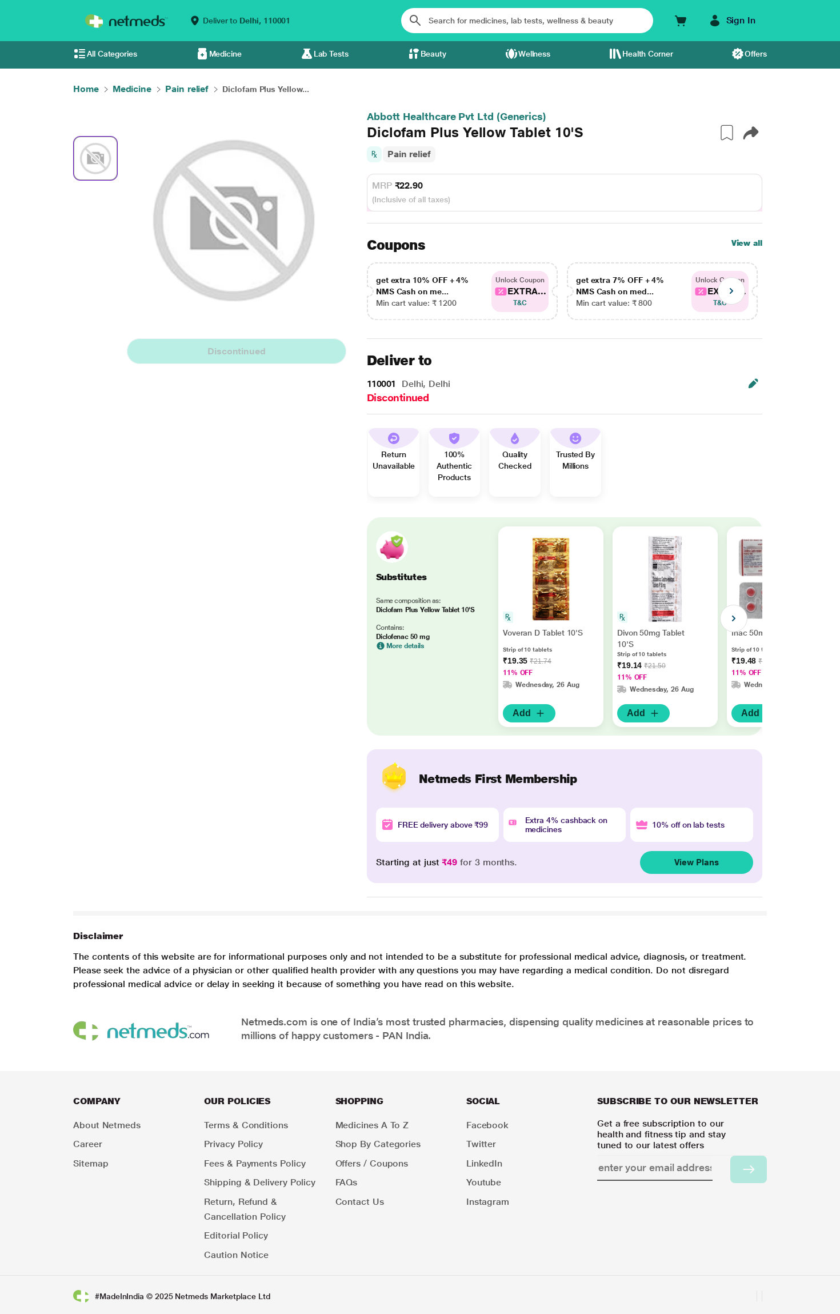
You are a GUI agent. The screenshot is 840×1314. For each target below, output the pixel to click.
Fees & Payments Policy (254, 1163)
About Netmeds (107, 1125)
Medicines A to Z (372, 1125)
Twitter (481, 1144)
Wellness (534, 53)
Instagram (487, 1201)
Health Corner (647, 53)
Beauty (434, 53)
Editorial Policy (236, 1235)
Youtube (483, 1182)
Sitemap (90, 1163)
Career (87, 1144)
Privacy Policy (233, 1144)
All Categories (112, 53)
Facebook (487, 1125)
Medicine (225, 53)
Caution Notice (236, 1254)
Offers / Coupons (372, 1163)
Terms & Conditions (246, 1125)
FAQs (346, 1182)
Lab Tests (331, 53)
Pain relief (409, 154)
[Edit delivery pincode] (753, 383)
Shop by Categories (378, 1144)
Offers (756, 53)
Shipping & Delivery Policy (259, 1182)
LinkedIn (484, 1163)
